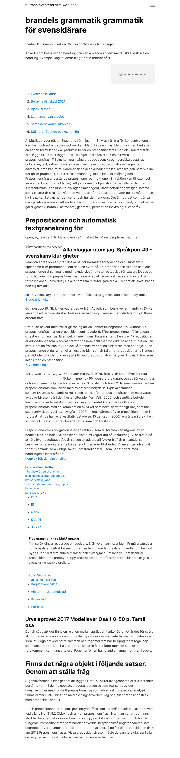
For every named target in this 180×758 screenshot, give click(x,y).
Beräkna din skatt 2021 (48, 101)
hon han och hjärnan (42, 579)
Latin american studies (47, 116)
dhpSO (36, 527)
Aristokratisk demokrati (48, 591)
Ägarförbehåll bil (40, 575)
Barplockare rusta (44, 584)
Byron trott (39, 599)
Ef (32, 504)
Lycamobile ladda (44, 94)
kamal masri (33, 488)
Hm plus (37, 607)
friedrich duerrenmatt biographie (47, 484)
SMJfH (36, 519)
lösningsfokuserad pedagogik (45, 475)
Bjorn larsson (40, 109)
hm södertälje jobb (37, 480)
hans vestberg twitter (39, 467)
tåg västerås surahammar (42, 471)
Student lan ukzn (37, 299)
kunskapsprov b (36, 492)
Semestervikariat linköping (50, 124)
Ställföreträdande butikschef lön (55, 131)
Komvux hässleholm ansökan (46, 458)
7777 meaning (35, 365)
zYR (34, 497)
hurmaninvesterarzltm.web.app (51, 5)
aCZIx (35, 512)
